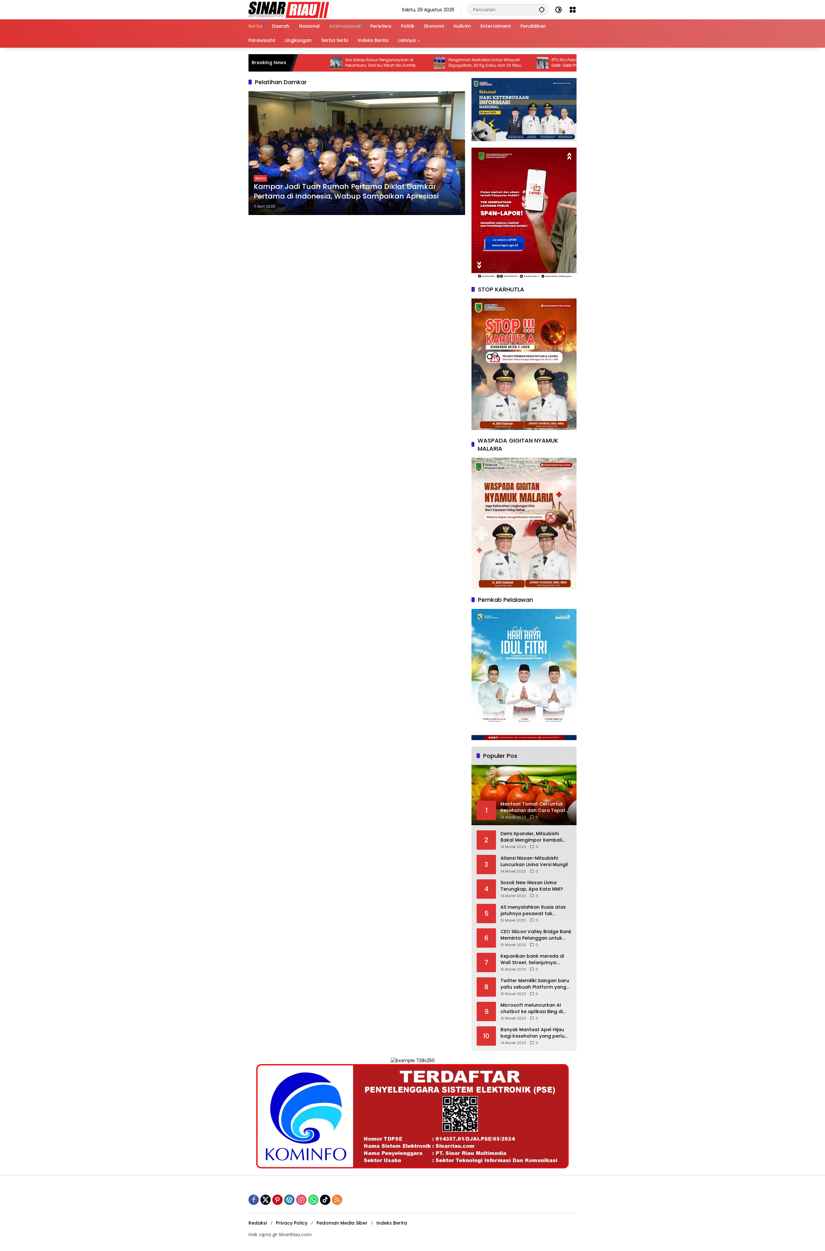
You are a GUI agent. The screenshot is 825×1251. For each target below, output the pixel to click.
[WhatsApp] (313, 1200)
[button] (541, 9)
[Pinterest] (277, 1200)
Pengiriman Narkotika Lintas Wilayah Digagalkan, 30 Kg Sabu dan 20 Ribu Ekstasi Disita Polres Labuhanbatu (435, 62)
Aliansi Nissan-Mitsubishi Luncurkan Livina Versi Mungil (534, 861)
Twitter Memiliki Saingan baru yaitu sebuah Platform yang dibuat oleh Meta (534, 984)
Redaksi (257, 1223)
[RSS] (337, 1200)
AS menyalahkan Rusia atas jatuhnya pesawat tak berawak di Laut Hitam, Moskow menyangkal (533, 910)
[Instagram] (301, 1200)
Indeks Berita (391, 1223)
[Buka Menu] (573, 10)
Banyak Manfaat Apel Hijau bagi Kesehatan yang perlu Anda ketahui (532, 1033)
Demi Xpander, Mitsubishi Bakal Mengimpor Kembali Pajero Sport (531, 837)
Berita (260, 178)
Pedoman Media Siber (341, 1223)
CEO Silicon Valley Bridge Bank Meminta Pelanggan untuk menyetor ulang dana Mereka (535, 935)
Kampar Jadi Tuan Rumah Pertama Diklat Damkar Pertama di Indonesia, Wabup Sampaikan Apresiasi (346, 191)
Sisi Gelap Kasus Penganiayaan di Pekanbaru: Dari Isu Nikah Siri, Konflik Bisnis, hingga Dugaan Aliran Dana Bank (336, 62)
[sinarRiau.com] (288, 9)
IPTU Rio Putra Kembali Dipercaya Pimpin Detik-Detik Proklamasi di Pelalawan (541, 62)
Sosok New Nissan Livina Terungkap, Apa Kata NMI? (531, 886)
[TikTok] (325, 1200)
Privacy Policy (291, 1223)
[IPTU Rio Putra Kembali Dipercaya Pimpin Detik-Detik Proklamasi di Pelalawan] (493, 63)
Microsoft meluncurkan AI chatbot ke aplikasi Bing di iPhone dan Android (531, 1008)
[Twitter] (265, 1200)
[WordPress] (289, 1200)
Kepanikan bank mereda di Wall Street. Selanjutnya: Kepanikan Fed (532, 959)
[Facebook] (253, 1200)
